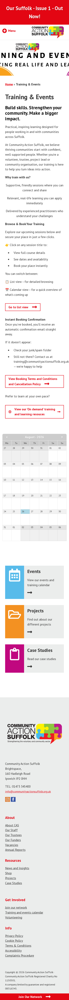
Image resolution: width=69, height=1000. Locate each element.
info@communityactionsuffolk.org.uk (28, 791)
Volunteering (13, 917)
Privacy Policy (14, 936)
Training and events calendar (24, 912)
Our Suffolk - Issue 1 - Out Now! (34, 12)
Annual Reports (15, 850)
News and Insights (17, 868)
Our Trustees (13, 835)
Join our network (16, 907)
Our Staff (11, 830)
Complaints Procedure (19, 955)
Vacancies (11, 845)
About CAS (12, 825)
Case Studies (13, 883)
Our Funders (13, 840)
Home (9, 84)
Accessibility (13, 950)
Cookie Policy (14, 941)
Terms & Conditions (18, 946)
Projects (10, 878)
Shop (8, 873)
